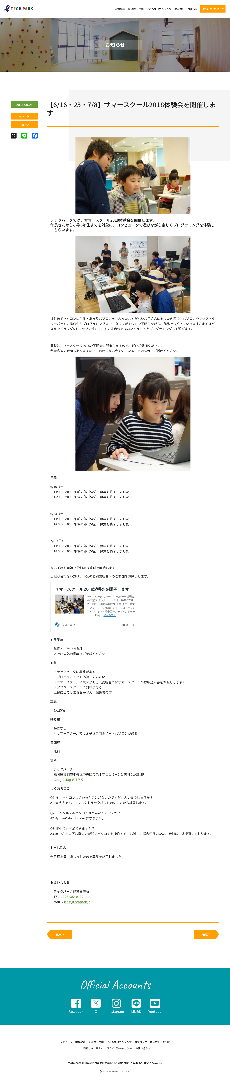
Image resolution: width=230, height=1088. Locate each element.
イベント (24, 116)
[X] (14, 136)
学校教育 (80, 1042)
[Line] (24, 136)
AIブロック (141, 1042)
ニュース (24, 124)
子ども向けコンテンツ (159, 9)
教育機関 (120, 9)
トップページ (64, 1042)
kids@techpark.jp (77, 901)
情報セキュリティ (93, 1048)
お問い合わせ (143, 1048)
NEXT (205, 934)
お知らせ (192, 9)
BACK (60, 934)
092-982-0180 (73, 896)
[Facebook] (35, 136)
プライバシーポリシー (119, 1048)
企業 (141, 9)
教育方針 (179, 9)
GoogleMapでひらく (69, 779)
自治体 (132, 9)
